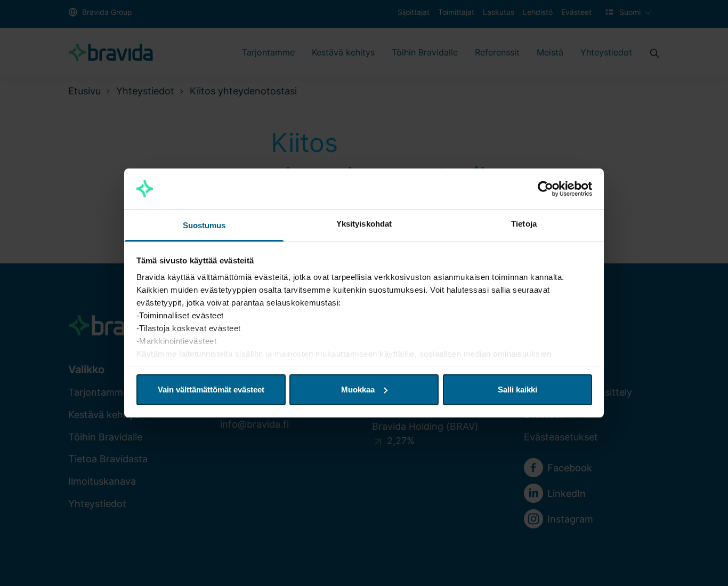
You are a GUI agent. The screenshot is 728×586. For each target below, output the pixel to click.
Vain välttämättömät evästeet (211, 389)
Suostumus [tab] (204, 225)
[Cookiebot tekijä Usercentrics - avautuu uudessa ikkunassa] (545, 189)
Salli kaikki (517, 389)
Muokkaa (358, 389)
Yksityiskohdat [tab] (364, 223)
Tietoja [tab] (524, 223)
